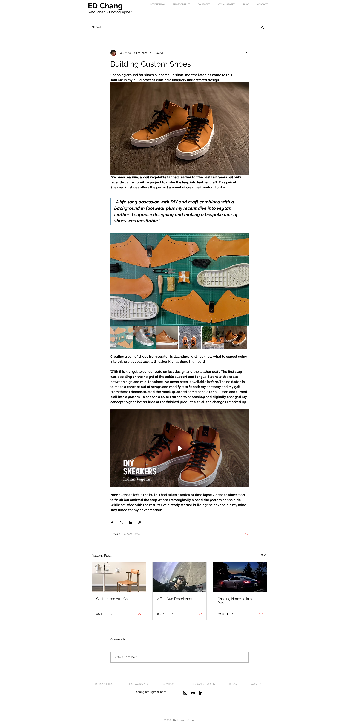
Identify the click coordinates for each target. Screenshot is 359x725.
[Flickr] (193, 692)
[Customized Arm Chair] (119, 577)
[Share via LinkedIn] (130, 522)
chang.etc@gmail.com (151, 692)
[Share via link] (139, 522)
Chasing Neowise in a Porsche (235, 601)
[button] (262, 27)
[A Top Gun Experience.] (180, 577)
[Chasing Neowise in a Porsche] (240, 577)
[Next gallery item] (244, 279)
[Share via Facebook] (112, 522)
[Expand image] (179, 279)
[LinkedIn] (200, 692)
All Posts (97, 27)
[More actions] (246, 53)
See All (263, 554)
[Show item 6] (235, 337)
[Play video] (179, 448)
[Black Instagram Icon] (185, 692)
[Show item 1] (121, 337)
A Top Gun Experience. (174, 599)
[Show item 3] (167, 337)
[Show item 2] (144, 337)
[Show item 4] (190, 337)
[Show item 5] (213, 337)
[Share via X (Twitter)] (121, 522)
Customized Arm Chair (113, 599)
